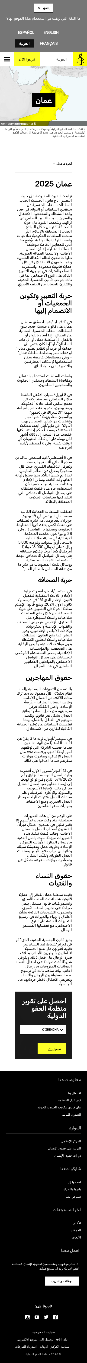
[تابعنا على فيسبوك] (55, 1317)
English (51, 32)
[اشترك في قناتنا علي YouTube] (37, 1317)
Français (49, 43)
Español (26, 32)
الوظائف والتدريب (62, 1281)
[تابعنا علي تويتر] (46, 1317)
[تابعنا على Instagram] (27, 1317)
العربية (24, 43)
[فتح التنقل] (7, 59)
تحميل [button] (56, 1049)
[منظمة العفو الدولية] (80, 59)
